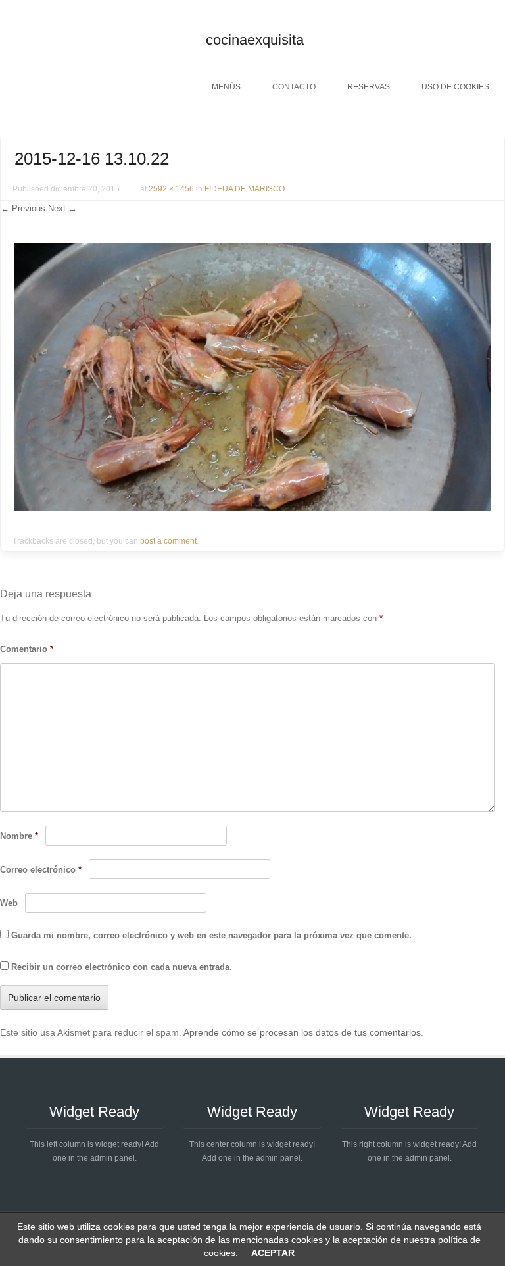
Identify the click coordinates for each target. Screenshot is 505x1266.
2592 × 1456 (171, 188)
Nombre (19, 836)
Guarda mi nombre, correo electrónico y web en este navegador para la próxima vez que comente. (211, 935)
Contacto (294, 86)
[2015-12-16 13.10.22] (252, 507)
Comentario (26, 649)
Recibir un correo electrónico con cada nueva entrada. (121, 967)
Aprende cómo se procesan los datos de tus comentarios (302, 1032)
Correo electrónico (41, 869)
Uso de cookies (455, 86)
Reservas (368, 86)
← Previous (23, 208)
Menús (226, 86)
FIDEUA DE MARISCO (244, 188)
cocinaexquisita (255, 40)
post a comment (168, 540)
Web (9, 903)
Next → (62, 208)
